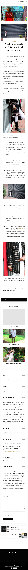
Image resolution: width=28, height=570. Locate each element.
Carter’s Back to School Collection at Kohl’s (14, 363)
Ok (11, 568)
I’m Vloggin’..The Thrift (14, 326)
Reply (23, 375)
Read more (15, 568)
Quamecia (5, 386)
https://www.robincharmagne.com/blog (11, 451)
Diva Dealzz (6, 428)
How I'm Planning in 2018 (12, 536)
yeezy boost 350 (7, 466)
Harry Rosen (6, 457)
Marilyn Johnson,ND (8, 397)
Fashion (14, 41)
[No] (26, 566)
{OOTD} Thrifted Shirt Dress (14, 344)
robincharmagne (7, 439)
